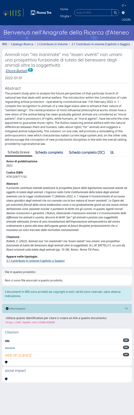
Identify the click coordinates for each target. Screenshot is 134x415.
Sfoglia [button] (64, 16)
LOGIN (126, 20)
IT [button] (123, 6)
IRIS (4, 44)
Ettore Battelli (16, 70)
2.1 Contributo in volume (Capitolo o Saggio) (101, 44)
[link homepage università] (41, 12)
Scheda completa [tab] (49, 152)
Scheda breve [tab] (18, 152)
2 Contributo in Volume (52, 44)
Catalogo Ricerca (22, 44)
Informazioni (17, 308)
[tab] (112, 152)
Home (64, 9)
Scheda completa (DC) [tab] (87, 152)
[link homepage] (12, 12)
